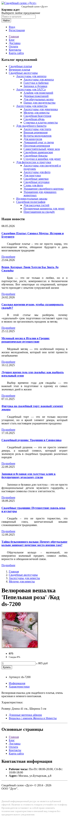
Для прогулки (32, 175)
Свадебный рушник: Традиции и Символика (31, 440)
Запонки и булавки (35, 86)
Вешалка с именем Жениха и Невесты (33, 718)
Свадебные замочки (36, 178)
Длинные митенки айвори (25, 714)
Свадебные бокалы (35, 155)
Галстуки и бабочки (36, 82)
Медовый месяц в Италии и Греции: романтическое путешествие (25, 340)
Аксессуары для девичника (41, 109)
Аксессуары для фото (37, 172)
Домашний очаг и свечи (39, 142)
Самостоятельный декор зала (42, 149)
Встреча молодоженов (38, 135)
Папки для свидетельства (39, 102)
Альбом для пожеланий (38, 92)
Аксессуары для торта (37, 129)
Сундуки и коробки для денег (42, 158)
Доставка (14, 43)
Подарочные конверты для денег (44, 208)
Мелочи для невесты (36, 112)
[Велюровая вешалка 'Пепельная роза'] (19, 647)
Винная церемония (35, 132)
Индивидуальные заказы (31, 198)
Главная (14, 36)
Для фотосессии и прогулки (33, 162)
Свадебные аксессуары (23, 72)
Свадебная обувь (34, 119)
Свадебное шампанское (38, 152)
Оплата (13, 46)
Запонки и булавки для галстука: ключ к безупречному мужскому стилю (28, 475)
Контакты (15, 49)
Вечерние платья (19, 69)
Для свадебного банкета (31, 125)
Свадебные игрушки (36, 182)
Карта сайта (16, 53)
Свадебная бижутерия (37, 115)
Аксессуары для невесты (31, 106)
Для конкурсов (33, 139)
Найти (6, 20)
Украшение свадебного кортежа (43, 188)
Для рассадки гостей (36, 205)
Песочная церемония (37, 145)
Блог (12, 39)
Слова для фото (33, 185)
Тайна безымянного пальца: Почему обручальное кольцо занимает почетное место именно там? (34, 543)
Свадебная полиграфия (30, 201)
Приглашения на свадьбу (39, 211)
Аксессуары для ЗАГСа (31, 89)
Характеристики (19, 686)
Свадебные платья (20, 66)
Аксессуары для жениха (31, 76)
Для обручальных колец (39, 99)
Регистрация (17, 30)
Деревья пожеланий (36, 96)
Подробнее (8, 256)
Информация (17, 683)
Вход (12, 26)
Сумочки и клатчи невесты (41, 122)
